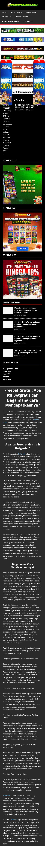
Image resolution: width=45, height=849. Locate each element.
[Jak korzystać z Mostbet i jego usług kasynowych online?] (8, 355)
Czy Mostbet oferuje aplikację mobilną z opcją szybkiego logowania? (27, 324)
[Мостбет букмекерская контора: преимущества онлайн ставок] (8, 313)
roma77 (6, 374)
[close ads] (39, 61)
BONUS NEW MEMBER (10, 21)
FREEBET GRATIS (16, 12)
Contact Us (27, 21)
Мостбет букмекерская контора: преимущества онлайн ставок (25, 310)
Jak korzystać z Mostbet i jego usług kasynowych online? (27, 351)
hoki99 (6, 376)
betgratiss (30, 110)
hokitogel (7, 371)
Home (4, 12)
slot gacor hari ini (10, 368)
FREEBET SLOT (31, 12)
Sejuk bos (13, 819)
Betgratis (21, 454)
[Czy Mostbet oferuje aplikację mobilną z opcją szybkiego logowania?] (8, 327)
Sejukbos (6, 795)
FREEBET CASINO (22, 17)
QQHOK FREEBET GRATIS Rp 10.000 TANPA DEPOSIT (26, 106)
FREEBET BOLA (7, 17)
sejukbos (7, 379)
